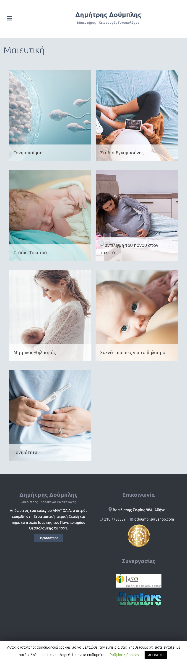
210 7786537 (115, 519)
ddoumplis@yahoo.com (154, 519)
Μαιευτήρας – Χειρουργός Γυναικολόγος (48, 501)
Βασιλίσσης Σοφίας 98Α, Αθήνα (139, 510)
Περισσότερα (48, 538)
